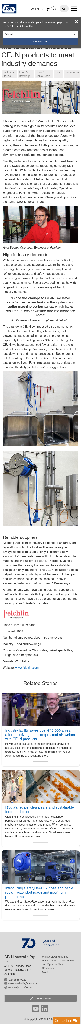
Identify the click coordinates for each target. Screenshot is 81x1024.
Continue (39, 41)
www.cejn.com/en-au (20, 987)
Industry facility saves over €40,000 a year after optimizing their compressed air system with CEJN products (40, 734)
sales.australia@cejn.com (23, 983)
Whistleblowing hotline (55, 956)
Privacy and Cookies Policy (58, 960)
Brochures (48, 968)
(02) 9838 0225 (17, 979)
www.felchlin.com (27, 667)
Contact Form (42, 998)
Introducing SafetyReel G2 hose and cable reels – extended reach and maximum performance (39, 892)
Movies (46, 972)
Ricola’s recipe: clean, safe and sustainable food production (39, 809)
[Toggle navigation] (74, 8)
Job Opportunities (52, 964)
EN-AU (38, 9)
